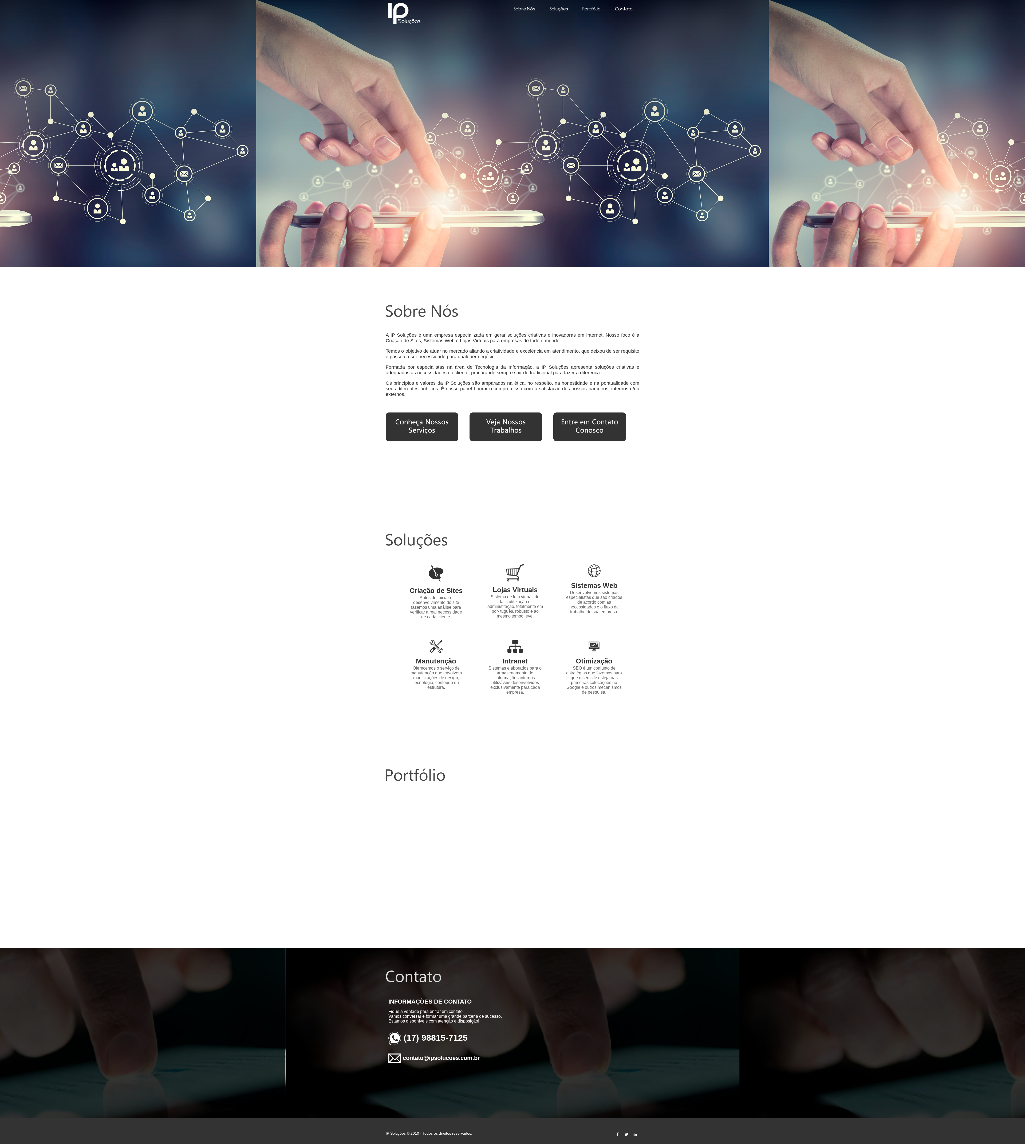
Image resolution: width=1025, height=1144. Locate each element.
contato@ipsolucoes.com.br (441, 1058)
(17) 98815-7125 (436, 1038)
